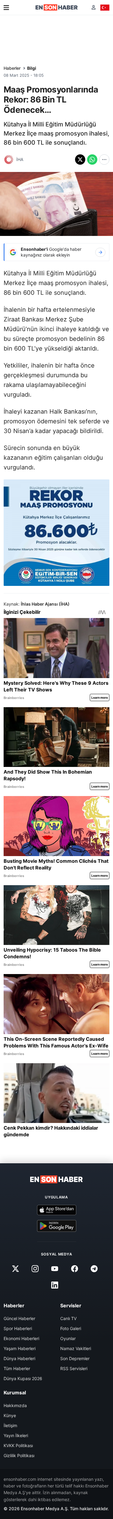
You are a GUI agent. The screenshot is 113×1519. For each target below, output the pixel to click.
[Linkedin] (55, 1285)
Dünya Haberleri (19, 1358)
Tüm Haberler (17, 1368)
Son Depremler (74, 1358)
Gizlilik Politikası (19, 1455)
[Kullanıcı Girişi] (93, 7)
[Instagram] (35, 1269)
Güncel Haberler (19, 1318)
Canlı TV (68, 1318)
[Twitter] (16, 1269)
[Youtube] (55, 1269)
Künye (10, 1415)
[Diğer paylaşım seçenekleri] (104, 159)
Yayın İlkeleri (16, 1435)
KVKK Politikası (18, 1445)
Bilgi (31, 68)
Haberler (12, 68)
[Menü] (6, 7)
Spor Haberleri (18, 1328)
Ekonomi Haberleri (21, 1338)
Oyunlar (68, 1338)
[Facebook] (74, 1269)
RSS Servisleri (73, 1368)
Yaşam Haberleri (20, 1348)
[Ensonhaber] (57, 7)
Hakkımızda (15, 1405)
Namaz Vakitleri (75, 1348)
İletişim (10, 1425)
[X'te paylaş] (80, 159)
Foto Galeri (70, 1328)
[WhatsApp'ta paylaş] (92, 159)
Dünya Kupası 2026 (23, 1378)
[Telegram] (94, 1269)
